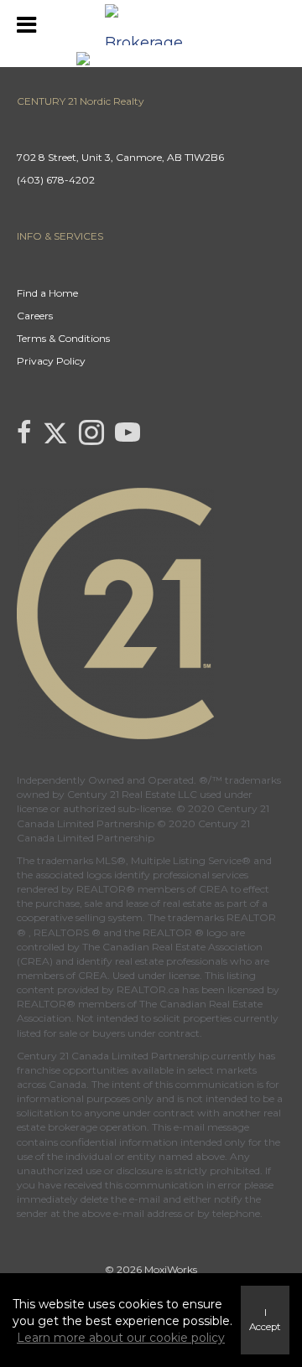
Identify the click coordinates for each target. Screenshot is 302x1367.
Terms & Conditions (63, 338)
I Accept (265, 1320)
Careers (35, 315)
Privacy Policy (51, 361)
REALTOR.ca (148, 989)
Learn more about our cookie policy (121, 1337)
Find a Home (47, 293)
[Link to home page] (151, 25)
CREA (213, 889)
